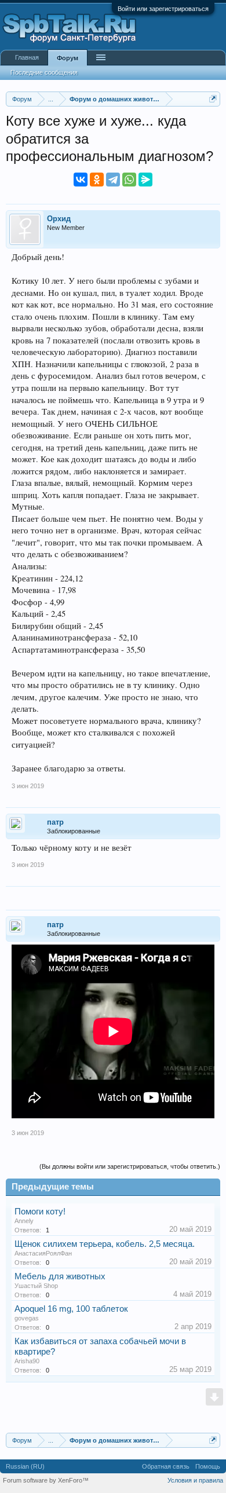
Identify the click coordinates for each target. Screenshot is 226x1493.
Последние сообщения (44, 72)
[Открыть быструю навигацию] (213, 99)
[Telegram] (113, 179)
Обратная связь (165, 1466)
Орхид (59, 218)
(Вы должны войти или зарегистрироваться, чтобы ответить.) (129, 1166)
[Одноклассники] (97, 179)
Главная (27, 57)
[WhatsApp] (129, 179)
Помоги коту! (39, 1211)
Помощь (207, 1466)
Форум (67, 57)
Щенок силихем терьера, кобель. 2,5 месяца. (104, 1244)
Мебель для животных (59, 1276)
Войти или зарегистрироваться (163, 8)
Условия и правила (195, 1480)
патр (55, 822)
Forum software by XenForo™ (46, 1480)
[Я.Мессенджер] (145, 179)
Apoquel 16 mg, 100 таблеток (71, 1308)
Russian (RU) (25, 1466)
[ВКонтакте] (81, 179)
